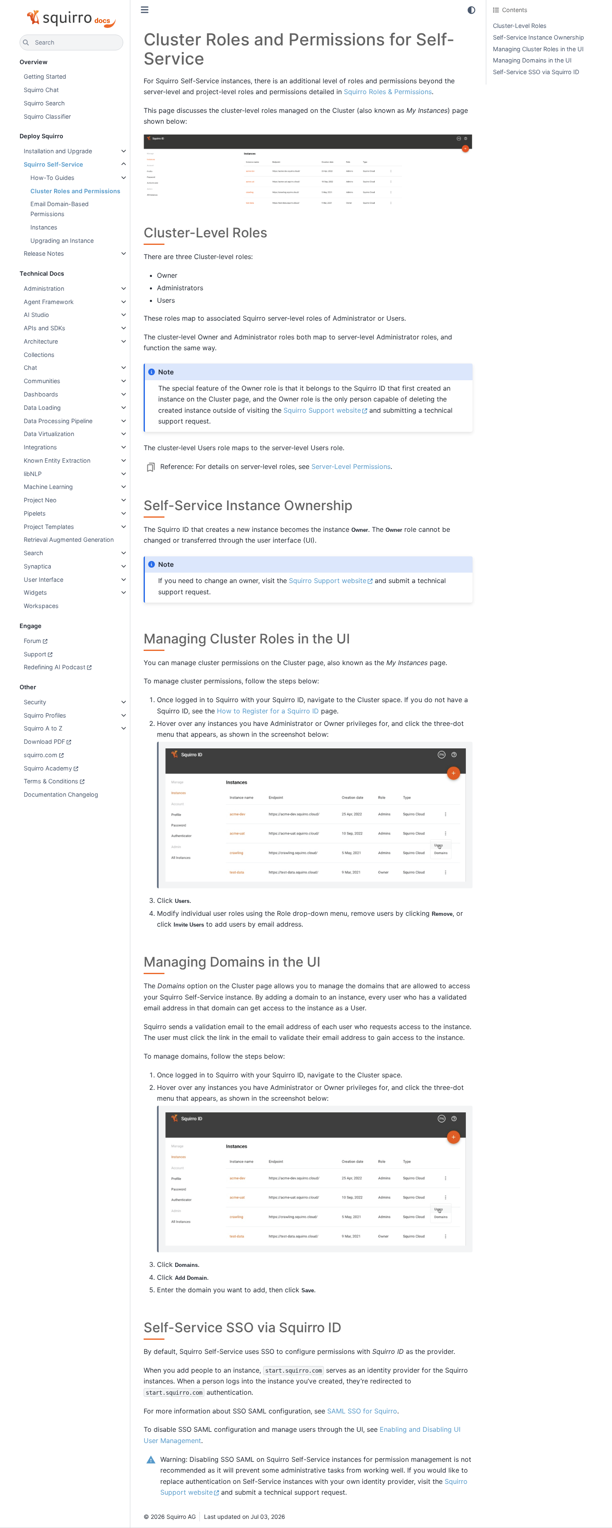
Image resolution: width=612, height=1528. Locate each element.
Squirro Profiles (45, 715)
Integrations (40, 447)
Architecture (41, 341)
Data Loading (42, 407)
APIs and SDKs (44, 328)
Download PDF (44, 741)
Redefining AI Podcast (54, 667)
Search (33, 552)
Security (35, 701)
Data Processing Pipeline (58, 420)
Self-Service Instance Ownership (538, 37)
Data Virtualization (49, 433)
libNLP (33, 473)
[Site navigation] (144, 10)
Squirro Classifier (47, 116)
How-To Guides (52, 177)
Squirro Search (44, 103)
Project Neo (40, 500)
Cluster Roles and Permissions (75, 190)
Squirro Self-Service (53, 164)
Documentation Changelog (61, 794)
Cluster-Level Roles (520, 25)
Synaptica (37, 566)
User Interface (43, 579)
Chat (30, 367)
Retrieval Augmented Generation (69, 539)
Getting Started (45, 76)
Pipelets (35, 513)
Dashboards (41, 394)
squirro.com (40, 754)
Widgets (35, 592)
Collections (39, 354)
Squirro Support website (322, 410)
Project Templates (49, 526)
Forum (32, 640)
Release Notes (44, 253)
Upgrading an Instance (62, 240)
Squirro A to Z (43, 728)
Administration (44, 288)
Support (35, 654)
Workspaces (41, 605)
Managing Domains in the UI (532, 60)
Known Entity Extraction (57, 460)
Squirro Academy (48, 768)
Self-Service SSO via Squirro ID (536, 71)
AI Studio (36, 314)
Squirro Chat (41, 89)
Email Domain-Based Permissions (59, 208)
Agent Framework (49, 301)
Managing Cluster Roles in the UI (538, 48)
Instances (43, 227)
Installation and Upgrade (58, 151)
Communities (42, 380)
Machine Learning (48, 486)
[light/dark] (471, 10)
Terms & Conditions (51, 781)
